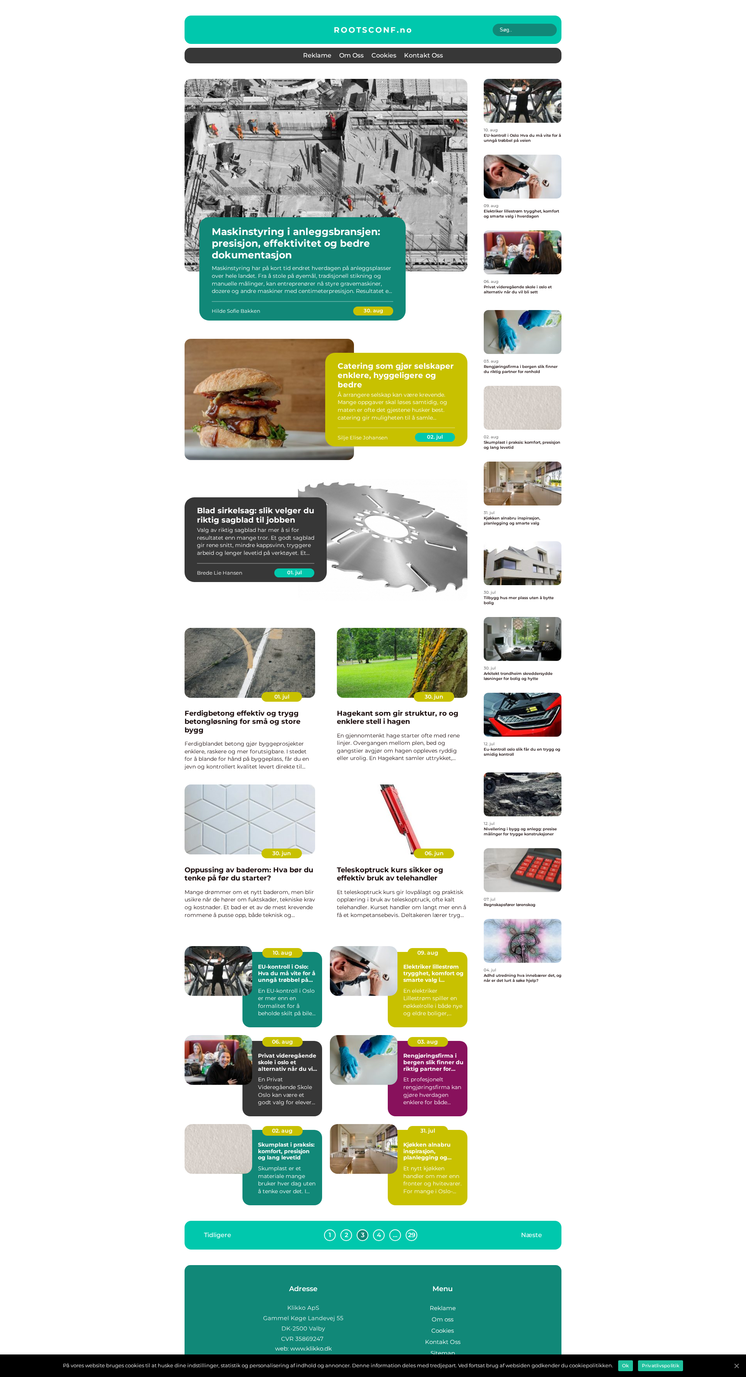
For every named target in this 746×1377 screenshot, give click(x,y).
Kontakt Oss (423, 55)
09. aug (427, 952)
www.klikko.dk (311, 1348)
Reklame (317, 55)
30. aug (373, 310)
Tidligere (217, 1234)
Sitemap (443, 1353)
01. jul (294, 572)
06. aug (282, 1041)
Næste (531, 1234)
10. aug (282, 952)
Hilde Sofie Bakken (236, 311)
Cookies (383, 55)
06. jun (434, 853)
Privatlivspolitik (660, 1365)
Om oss (351, 55)
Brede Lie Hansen (219, 573)
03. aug (427, 1041)
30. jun (434, 696)
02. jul (435, 437)
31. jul (427, 1130)
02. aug (282, 1130)
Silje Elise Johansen (363, 437)
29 (411, 1235)
